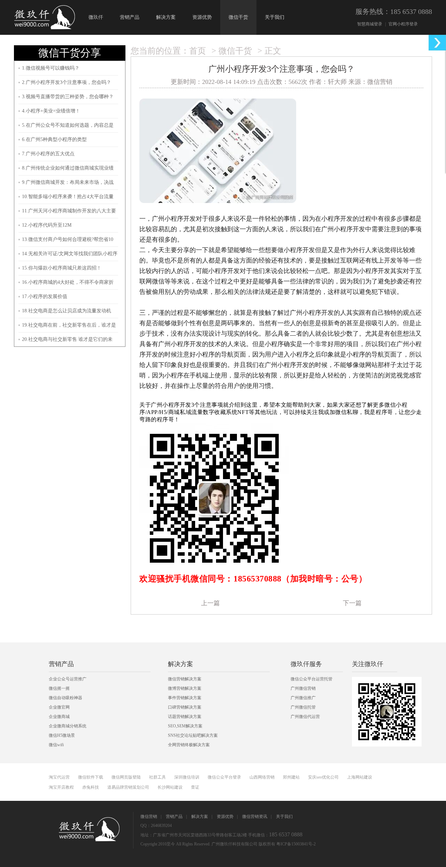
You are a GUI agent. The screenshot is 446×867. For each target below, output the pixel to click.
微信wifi (56, 744)
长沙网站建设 (170, 787)
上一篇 (210, 603)
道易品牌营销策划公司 (128, 787)
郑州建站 (291, 777)
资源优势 (202, 17)
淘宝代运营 (59, 777)
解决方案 (166, 17)
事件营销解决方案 (184, 697)
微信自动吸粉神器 (65, 697)
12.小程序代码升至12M (46, 225)
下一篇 (352, 603)
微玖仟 (96, 17)
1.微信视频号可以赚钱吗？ (50, 68)
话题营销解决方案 (184, 716)
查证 (195, 787)
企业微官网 (59, 707)
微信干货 (238, 17)
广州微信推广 (303, 697)
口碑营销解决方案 (184, 707)
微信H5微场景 (62, 735)
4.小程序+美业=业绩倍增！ (51, 111)
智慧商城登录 (369, 24)
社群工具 (157, 777)
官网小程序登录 (403, 24)
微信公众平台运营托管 (311, 679)
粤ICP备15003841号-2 (296, 844)
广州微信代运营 (305, 716)
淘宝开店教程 (61, 787)
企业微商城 (59, 716)
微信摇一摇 (59, 688)
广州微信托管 (303, 707)
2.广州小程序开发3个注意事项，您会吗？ (66, 82)
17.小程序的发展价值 (44, 296)
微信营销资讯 (254, 816)
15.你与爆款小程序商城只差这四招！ (61, 268)
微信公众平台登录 (224, 777)
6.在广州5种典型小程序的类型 (54, 139)
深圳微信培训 (186, 777)
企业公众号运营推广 (67, 679)
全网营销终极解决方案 (189, 744)
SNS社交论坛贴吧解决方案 (193, 735)
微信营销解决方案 (184, 679)
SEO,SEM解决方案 (185, 726)
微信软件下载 (90, 777)
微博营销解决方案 (184, 688)
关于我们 (274, 17)
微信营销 (148, 816)
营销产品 (129, 17)
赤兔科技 (90, 787)
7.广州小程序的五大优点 (48, 153)
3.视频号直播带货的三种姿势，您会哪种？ (68, 96)
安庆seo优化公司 (323, 777)
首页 (197, 50)
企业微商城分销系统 (67, 726)
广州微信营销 (303, 688)
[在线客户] (437, 42)
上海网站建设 (359, 777)
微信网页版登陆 (126, 777)
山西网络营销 (262, 777)
